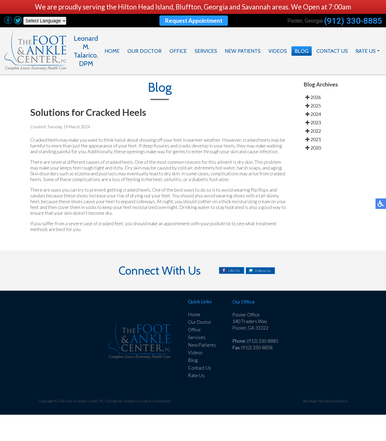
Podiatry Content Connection (147, 401)
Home (112, 51)
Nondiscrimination (333, 401)
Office (178, 51)
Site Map (309, 401)
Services (206, 51)
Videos (277, 51)
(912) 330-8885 (353, 21)
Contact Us (332, 51)
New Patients (242, 51)
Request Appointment (193, 20)
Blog (302, 51)
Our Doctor (144, 51)
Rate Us (365, 51)
